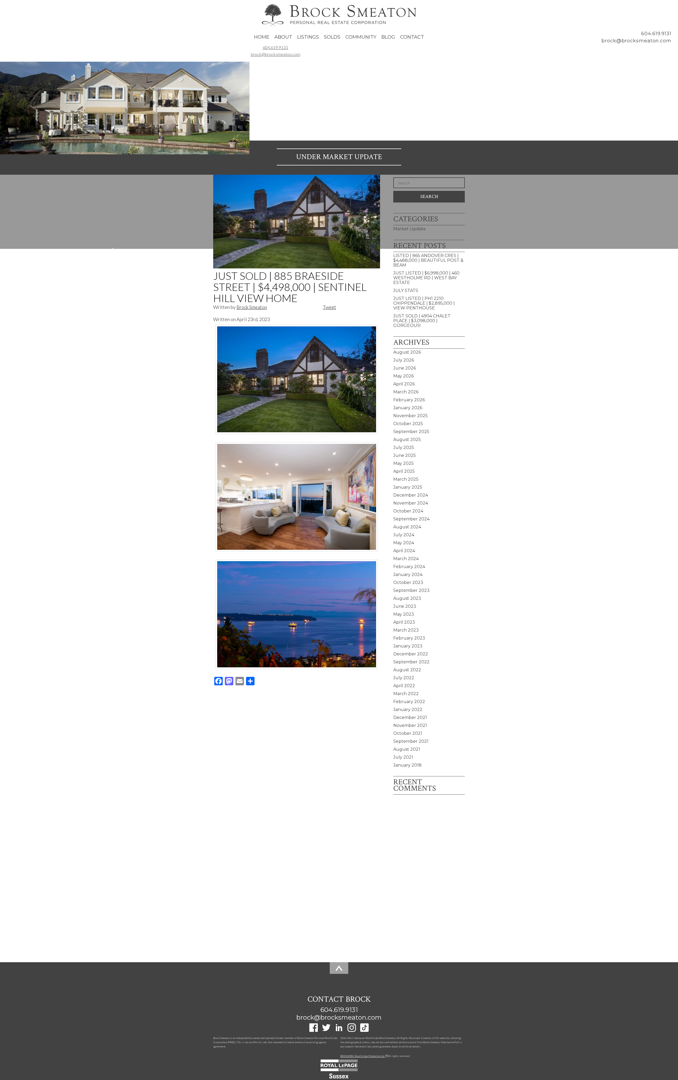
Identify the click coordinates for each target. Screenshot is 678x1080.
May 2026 (403, 376)
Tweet (329, 307)
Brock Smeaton (252, 307)
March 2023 (406, 630)
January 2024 (407, 574)
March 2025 (405, 479)
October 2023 (408, 582)
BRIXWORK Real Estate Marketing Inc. (362, 1056)
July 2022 (403, 677)
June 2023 (404, 606)
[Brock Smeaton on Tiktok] (364, 1030)
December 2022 (410, 653)
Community (360, 37)
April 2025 (404, 471)
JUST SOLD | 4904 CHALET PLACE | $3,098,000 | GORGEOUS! (421, 320)
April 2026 (404, 383)
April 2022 (404, 685)
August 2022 (407, 669)
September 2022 (411, 661)
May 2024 (403, 542)
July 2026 (403, 360)
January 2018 (407, 765)
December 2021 (410, 717)
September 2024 (411, 518)
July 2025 (403, 447)
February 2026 (409, 399)
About (283, 37)
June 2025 (404, 455)
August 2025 (407, 439)
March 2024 (406, 558)
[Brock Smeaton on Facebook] (313, 1030)
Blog (388, 37)
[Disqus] (296, 757)
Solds (332, 37)
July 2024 (403, 534)
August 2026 (407, 352)
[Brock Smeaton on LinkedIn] (339, 1030)
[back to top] (339, 975)
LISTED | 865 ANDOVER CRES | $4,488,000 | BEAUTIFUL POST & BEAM (428, 260)
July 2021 (403, 757)
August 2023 (407, 598)
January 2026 (407, 407)
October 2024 (408, 511)
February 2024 (409, 566)
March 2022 (406, 693)
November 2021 (410, 725)
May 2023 (403, 614)
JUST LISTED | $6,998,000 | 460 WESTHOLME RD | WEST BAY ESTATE (426, 278)
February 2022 (409, 701)
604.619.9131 (656, 34)
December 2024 (410, 495)
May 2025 (403, 463)
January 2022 (407, 709)
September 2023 (411, 590)
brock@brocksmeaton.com (636, 41)
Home (261, 37)
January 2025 (407, 487)
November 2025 (410, 415)
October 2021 (407, 733)
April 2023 (404, 622)
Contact (412, 37)
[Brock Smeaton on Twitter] (326, 1030)
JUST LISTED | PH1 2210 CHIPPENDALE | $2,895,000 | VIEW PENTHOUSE (424, 303)
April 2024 (404, 550)
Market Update (352, 157)
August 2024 (407, 526)
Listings (308, 37)
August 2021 (406, 749)
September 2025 (411, 431)
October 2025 (408, 423)
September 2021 (411, 741)
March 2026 (405, 391)
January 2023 (407, 646)
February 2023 (409, 638)
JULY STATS (405, 290)
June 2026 (404, 368)
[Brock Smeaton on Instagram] (351, 1030)
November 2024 (410, 503)
